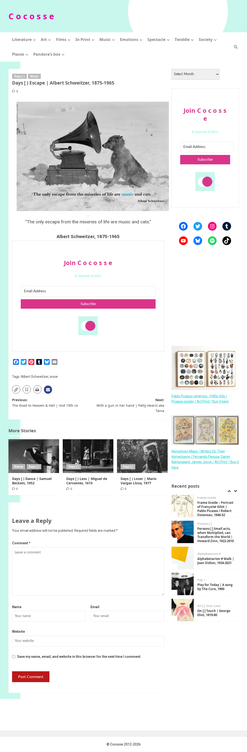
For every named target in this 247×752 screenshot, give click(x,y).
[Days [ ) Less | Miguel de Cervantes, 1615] (88, 456)
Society (206, 39)
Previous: (45, 402)
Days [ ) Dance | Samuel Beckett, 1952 (32, 480)
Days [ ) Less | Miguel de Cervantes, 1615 (86, 480)
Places (18, 54)
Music (105, 39)
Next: (130, 405)
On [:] (201, 606)
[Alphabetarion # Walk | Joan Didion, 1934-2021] (183, 558)
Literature (22, 39)
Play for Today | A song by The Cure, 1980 (215, 587)
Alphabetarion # (209, 554)
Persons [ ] (204, 524)
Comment (21, 543)
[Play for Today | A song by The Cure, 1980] (183, 584)
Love (216, 606)
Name (16, 607)
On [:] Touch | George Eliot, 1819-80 (213, 613)
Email (94, 607)
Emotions (129, 39)
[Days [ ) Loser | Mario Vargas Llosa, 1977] (142, 456)
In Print (82, 39)
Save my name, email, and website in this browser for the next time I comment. (79, 657)
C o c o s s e (31, 16)
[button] (236, 47)
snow (54, 377)
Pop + (201, 580)
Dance (18, 467)
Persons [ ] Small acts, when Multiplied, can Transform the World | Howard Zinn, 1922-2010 (215, 534)
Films (61, 39)
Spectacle (156, 39)
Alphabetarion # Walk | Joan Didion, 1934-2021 (215, 561)
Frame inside (206, 498)
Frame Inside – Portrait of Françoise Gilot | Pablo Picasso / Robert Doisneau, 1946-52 (215, 508)
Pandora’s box (46, 54)
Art (44, 39)
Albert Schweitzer (34, 377)
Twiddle (182, 39)
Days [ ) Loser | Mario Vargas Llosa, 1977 (139, 480)
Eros (209, 606)
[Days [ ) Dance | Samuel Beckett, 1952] (33, 456)
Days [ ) (19, 76)
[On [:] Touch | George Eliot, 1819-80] (183, 610)
